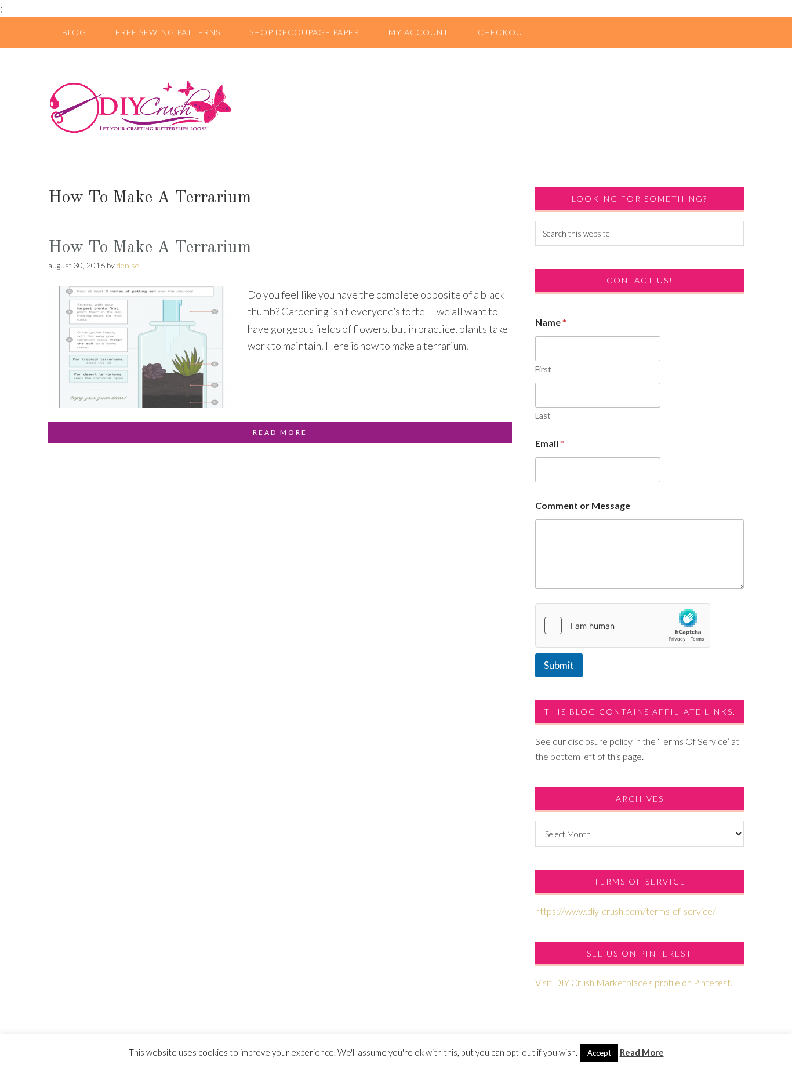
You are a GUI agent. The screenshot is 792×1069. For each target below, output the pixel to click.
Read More (642, 1052)
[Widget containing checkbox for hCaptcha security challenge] (622, 625)
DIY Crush (396, 106)
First (543, 369)
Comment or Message (582, 505)
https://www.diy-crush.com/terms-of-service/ (625, 911)
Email (549, 443)
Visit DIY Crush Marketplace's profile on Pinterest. (633, 982)
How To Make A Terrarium (149, 247)
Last (543, 415)
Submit (559, 665)
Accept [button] (599, 1052)
